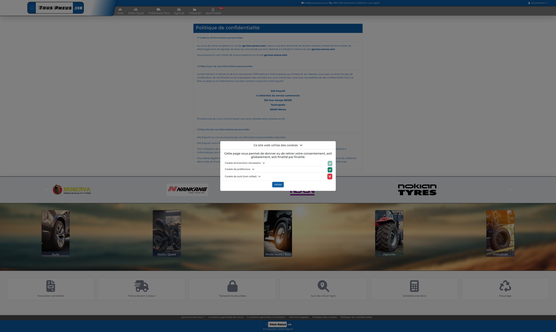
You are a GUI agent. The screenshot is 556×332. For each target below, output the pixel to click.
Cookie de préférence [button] (238, 169)
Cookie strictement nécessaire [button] (243, 163)
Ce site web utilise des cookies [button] (276, 145)
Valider (278, 184)
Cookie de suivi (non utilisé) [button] (241, 176)
